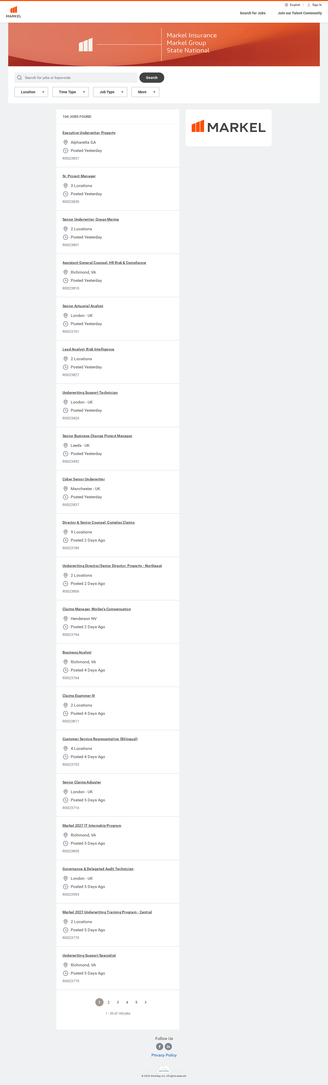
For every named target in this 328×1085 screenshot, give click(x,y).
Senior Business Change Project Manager (97, 436)
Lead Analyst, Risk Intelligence (88, 349)
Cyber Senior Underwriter (84, 479)
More (142, 92)
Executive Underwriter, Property (89, 133)
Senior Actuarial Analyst (83, 306)
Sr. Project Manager (79, 176)
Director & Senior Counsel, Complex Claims (99, 522)
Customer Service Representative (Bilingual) (100, 739)
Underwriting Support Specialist (89, 955)
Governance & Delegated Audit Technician (98, 869)
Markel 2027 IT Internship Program (92, 825)
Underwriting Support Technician (90, 392)
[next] (145, 1002)
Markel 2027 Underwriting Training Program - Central (107, 912)
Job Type (107, 92)
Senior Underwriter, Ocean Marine (91, 219)
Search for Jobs (252, 13)
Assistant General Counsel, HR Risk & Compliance (104, 263)
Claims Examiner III (79, 696)
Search (152, 78)
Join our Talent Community (300, 13)
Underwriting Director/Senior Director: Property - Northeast (112, 566)
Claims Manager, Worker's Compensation (97, 609)
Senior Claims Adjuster (82, 782)
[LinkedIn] (168, 1046)
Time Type (67, 92)
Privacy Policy (164, 1055)
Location (28, 92)
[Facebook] (159, 1046)
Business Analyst (77, 652)
